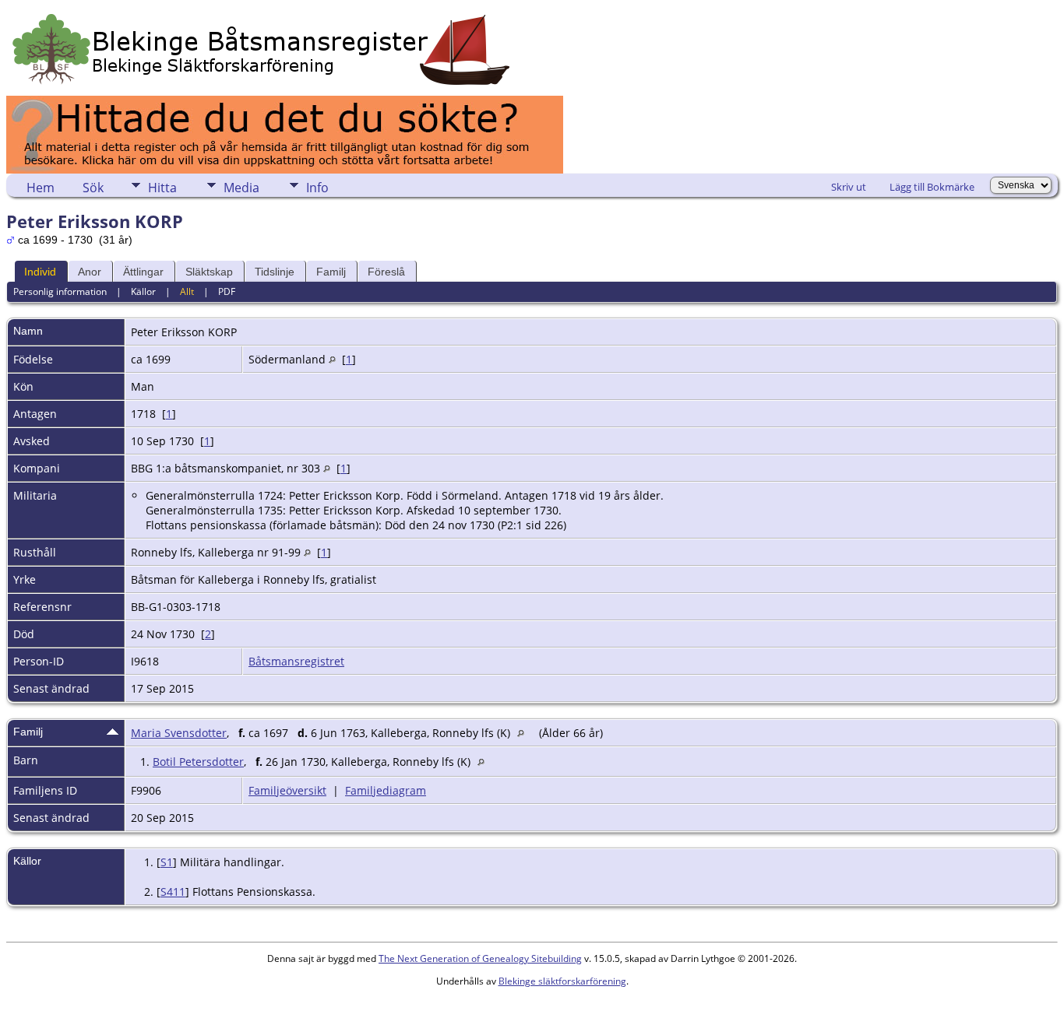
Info (317, 187)
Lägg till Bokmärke (932, 187)
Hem (40, 187)
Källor (143, 291)
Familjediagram (385, 790)
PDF (226, 291)
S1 (166, 862)
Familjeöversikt (287, 790)
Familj (331, 271)
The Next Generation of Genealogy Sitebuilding (480, 958)
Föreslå (386, 271)
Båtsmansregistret (296, 661)
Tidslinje (274, 271)
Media (241, 187)
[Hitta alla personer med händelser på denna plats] (332, 359)
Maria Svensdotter (179, 732)
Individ (40, 271)
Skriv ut (848, 187)
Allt (187, 291)
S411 (172, 891)
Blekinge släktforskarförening (562, 981)
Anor (89, 271)
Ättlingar (143, 271)
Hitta (162, 187)
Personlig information (60, 291)
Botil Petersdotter (198, 761)
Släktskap (209, 271)
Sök (93, 187)
